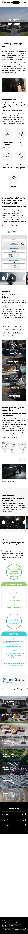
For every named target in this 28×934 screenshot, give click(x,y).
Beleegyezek (7, 929)
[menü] (24, 2)
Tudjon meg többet (5, 926)
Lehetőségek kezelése (20, 929)
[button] (3, 278)
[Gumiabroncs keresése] (21, 2)
